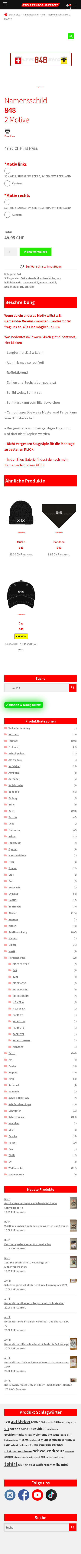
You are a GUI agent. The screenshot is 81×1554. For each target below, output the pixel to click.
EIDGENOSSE (20, 989)
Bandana (13, 791)
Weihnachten (16, 1174)
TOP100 (13, 740)
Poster (12, 1066)
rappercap (46, 1445)
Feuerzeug (14, 842)
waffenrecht (44, 1465)
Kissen (12, 925)
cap (62, 1422)
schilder (29, 286)
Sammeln (14, 1091)
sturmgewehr (21, 1457)
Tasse (11, 1142)
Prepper (13, 1072)
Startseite (14, 14)
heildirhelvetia (12, 282)
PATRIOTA (18, 1034)
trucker (49, 1457)
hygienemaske (42, 1434)
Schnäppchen (16, 753)
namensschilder (13, 286)
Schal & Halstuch (18, 1098)
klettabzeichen (11, 1440)
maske (23, 1439)
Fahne (11, 836)
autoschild (32, 278)
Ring (11, 1078)
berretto (48, 1422)
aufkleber (21, 1421)
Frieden (12, 868)
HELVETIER (19, 1008)
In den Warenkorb (35, 252)
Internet (13, 919)
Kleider (12, 913)
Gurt (11, 881)
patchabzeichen (18, 1445)
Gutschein (14, 887)
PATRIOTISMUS (21, 1040)
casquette (70, 1422)
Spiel (11, 1129)
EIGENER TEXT (21, 964)
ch (6, 1428)
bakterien (37, 1422)
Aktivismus (15, 760)
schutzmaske (12, 1451)
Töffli (11, 1155)
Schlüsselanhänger (19, 1104)
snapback (69, 1451)
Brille (11, 804)
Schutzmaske (16, 1117)
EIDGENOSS (19, 983)
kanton (56, 1435)
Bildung (13, 798)
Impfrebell (14, 906)
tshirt (11, 1463)
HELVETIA (18, 1002)
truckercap (58, 1457)
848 (43, 14)
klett (69, 1435)
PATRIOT (18, 1015)
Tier (10, 1149)
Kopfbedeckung (17, 932)
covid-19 (27, 1429)
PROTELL (13, 734)
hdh (59, 278)
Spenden (13, 1123)
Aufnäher (13, 779)
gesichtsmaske (14, 1434)
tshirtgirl (23, 1465)
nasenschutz (66, 1439)
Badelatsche (15, 785)
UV (10, 1161)
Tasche (12, 1136)
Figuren (12, 849)
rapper (37, 1445)
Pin (10, 1059)
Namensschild (31, 14)
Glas (11, 874)
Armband (13, 772)
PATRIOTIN (19, 1021)
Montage (18, 1047)
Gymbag (13, 893)
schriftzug (57, 1444)
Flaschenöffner (17, 855)
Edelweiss (14, 830)
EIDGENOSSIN (21, 996)
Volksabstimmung (19, 728)
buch (57, 1422)
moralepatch (34, 1440)
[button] (71, 36)
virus (32, 1465)
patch (7, 1445)
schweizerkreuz (48, 1451)
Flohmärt (13, 747)
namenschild (30, 282)
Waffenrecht (15, 1168)
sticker (8, 1457)
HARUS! (12, 900)
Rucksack (14, 1085)
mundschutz (49, 1439)
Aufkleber (14, 766)
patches (30, 1445)
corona (14, 1429)
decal (48, 1429)
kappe (63, 1434)
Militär (12, 945)
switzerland (34, 1457)
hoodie (28, 1435)
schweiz (26, 1451)
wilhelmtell (60, 1465)
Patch (11, 1053)
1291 (15, 976)
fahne (55, 1429)
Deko (11, 823)
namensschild (47, 282)
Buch (11, 811)
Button (12, 817)
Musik (11, 951)
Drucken (9, 136)
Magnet (12, 938)
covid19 (38, 1429)
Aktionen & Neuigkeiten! (23, 704)
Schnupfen (14, 1110)
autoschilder (47, 278)
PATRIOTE (18, 1027)
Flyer (11, 862)
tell (42, 1457)
